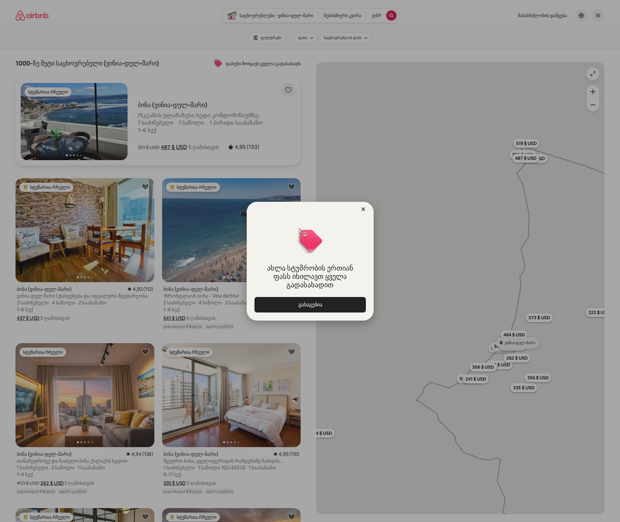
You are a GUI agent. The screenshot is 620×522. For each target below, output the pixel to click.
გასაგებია (310, 304)
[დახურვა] (363, 209)
